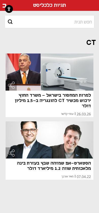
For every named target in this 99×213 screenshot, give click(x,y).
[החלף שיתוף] (11, 85)
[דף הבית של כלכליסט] (4, 6)
